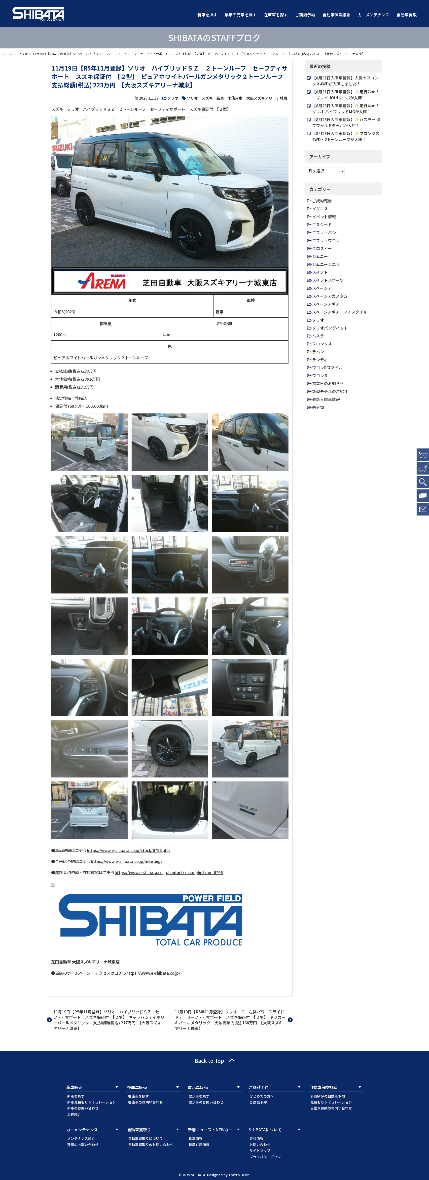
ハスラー (320, 336)
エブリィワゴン (326, 240)
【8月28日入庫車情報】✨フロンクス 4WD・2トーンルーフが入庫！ (345, 136)
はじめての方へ (262, 1096)
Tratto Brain (239, 1174)
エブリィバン (324, 232)
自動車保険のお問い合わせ (331, 1108)
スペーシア (322, 288)
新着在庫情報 (199, 1144)
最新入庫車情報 (326, 399)
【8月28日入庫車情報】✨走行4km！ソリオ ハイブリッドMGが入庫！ (345, 108)
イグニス (320, 209)
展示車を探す (199, 1096)
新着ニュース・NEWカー (210, 1130)
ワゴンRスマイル (327, 367)
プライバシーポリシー (267, 1156)
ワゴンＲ (320, 375)
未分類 (318, 407)
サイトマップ (260, 1150)
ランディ (320, 360)
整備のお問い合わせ (83, 1144)
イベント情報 (324, 217)
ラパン (318, 352)
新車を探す (207, 15)
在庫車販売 (137, 1087)
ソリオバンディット (330, 328)
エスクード (322, 224)
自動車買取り (139, 1130)
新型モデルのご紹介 (330, 391)
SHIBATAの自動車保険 (327, 1096)
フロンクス (322, 344)
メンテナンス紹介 (81, 1138)
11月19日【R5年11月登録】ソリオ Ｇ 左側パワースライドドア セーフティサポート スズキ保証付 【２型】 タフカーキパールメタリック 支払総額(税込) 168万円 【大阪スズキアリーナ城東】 (230, 1020)
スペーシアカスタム (330, 296)
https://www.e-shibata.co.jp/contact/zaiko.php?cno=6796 (169, 872)
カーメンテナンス (373, 15)
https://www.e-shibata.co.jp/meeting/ (126, 861)
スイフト (320, 272)
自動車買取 (407, 15)
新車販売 (74, 1087)
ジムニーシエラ (326, 264)
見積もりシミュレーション (331, 1102)
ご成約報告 (322, 201)
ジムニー (320, 256)
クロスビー (322, 248)
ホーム (8, 53)
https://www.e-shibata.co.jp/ (153, 973)
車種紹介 (74, 1114)
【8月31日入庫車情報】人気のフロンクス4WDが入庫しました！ (345, 81)
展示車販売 (198, 1087)
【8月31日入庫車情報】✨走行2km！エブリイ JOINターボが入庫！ (345, 95)
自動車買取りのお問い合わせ (150, 1144)
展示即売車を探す (240, 15)
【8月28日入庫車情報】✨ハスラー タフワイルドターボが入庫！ (346, 122)
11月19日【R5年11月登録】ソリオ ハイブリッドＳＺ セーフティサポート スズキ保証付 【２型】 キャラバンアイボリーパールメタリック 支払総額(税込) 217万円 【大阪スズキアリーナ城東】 (108, 1020)
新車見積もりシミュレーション (91, 1102)
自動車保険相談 (336, 15)
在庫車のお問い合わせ (145, 1102)
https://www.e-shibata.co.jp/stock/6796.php (128, 850)
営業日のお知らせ (328, 383)
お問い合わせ (260, 1144)
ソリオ (23, 53)
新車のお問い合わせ (83, 1108)
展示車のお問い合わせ (206, 1102)
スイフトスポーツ (328, 280)
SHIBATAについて (265, 1130)
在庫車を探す (276, 15)
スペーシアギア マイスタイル (339, 312)
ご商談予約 (305, 15)
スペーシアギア (326, 304)
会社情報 (256, 1138)
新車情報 (196, 1138)
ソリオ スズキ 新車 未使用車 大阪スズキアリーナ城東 (237, 98)
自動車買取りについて (145, 1138)
